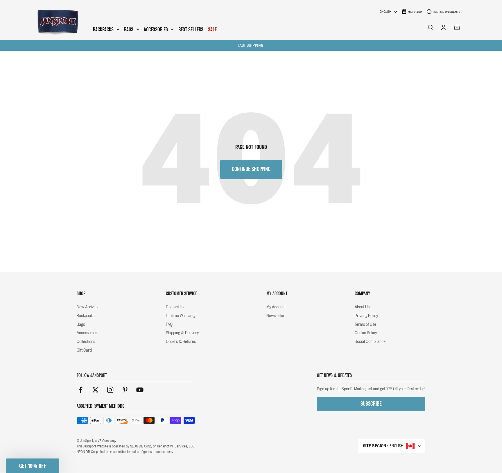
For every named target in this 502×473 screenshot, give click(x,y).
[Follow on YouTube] (140, 390)
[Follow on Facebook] (81, 390)
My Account (276, 307)
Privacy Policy (366, 315)
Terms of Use (365, 324)
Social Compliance (370, 341)
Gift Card (415, 12)
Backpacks (103, 29)
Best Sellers (190, 29)
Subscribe (371, 403)
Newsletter (275, 315)
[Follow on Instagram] (110, 390)
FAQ (169, 324)
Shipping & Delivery (182, 332)
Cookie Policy (366, 332)
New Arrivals (87, 307)
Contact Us (175, 307)
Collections (86, 341)
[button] (32, 465)
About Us (362, 307)
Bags (128, 29)
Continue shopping (251, 169)
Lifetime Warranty (446, 12)
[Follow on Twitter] (95, 390)
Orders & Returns (181, 341)
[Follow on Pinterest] (125, 390)
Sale (212, 29)
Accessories (156, 29)
